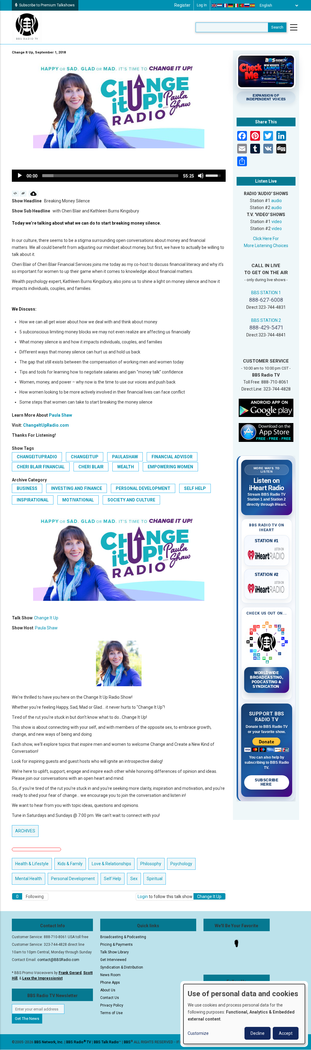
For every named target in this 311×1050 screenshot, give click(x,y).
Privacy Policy (111, 1005)
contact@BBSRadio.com (58, 960)
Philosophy (150, 863)
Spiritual (154, 878)
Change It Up (46, 617)
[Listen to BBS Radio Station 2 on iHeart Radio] (266, 587)
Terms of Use (111, 1013)
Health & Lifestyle (32, 863)
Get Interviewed (113, 960)
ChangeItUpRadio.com (46, 425)
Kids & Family (70, 863)
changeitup (84, 456)
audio (276, 200)
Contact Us (109, 998)
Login (143, 896)
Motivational (78, 499)
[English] (214, 5)
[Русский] (247, 5)
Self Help (195, 488)
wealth (125, 466)
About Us (107, 990)
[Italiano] (236, 5)
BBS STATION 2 (266, 320)
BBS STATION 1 (266, 292)
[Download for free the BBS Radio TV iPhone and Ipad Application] (266, 432)
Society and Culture (131, 499)
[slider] (110, 175)
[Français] (225, 5)
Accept (285, 1033)
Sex (134, 878)
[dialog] (244, 1014)
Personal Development (143, 488)
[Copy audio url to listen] (23, 194)
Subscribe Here (266, 782)
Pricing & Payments (116, 944)
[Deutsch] (231, 5)
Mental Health (28, 878)
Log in (202, 5)
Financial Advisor (172, 456)
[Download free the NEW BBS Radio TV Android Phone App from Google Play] (266, 407)
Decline (258, 1033)
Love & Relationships (111, 863)
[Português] (241, 5)
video (277, 221)
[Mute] (201, 176)
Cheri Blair (91, 466)
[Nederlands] (220, 5)
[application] (119, 176)
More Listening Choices (266, 245)
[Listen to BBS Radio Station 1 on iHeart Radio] (266, 554)
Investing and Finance (76, 488)
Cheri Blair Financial (41, 466)
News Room (110, 975)
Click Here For (266, 238)
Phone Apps (110, 982)
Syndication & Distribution (121, 967)
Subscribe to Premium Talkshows (47, 5)
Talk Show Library (114, 952)
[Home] (27, 27)
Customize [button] (198, 1033)
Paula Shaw (60, 415)
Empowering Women (170, 466)
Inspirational (33, 499)
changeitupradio (37, 456)
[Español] (252, 5)
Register (182, 5)
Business (27, 488)
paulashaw (125, 456)
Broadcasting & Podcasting (123, 937)
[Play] (20, 176)
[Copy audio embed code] (15, 194)
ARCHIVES (25, 830)
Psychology (181, 863)
